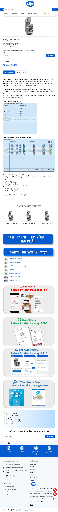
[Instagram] (14, 476)
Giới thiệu (33, 467)
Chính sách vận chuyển (9, 489)
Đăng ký (50, 436)
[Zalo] (55, 498)
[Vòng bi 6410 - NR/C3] (47, 215)
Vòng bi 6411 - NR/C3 (29, 223)
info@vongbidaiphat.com (43, 443)
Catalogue (33, 475)
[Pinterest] (11, 476)
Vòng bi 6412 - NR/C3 (11, 223)
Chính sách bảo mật (8, 486)
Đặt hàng (51, 55)
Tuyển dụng (33, 477)
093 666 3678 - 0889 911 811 (23, 443)
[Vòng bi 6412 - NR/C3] (11, 215)
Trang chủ (33, 464)
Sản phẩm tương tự (29, 206)
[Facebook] (4, 476)
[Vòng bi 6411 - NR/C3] (29, 215)
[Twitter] (7, 476)
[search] (53, 9)
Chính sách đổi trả (8, 492)
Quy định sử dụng (8, 494)
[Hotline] (55, 490)
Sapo (31, 510)
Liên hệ (32, 480)
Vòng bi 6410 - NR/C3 (47, 223)
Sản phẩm (33, 469)
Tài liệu (32, 472)
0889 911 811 (11, 65)
